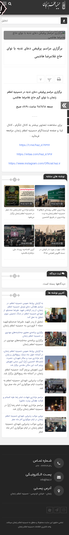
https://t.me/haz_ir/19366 (34, 145)
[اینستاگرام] (64, 510)
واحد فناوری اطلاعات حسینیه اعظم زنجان (34, 527)
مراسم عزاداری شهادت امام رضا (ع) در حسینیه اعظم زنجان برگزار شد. (23, 407)
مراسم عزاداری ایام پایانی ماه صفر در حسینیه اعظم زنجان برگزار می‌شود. (20, 213)
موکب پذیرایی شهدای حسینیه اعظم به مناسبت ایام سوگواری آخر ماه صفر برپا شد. (23, 384)
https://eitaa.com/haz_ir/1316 (34, 154)
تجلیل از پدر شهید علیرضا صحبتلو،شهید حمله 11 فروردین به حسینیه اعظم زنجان (23, 324)
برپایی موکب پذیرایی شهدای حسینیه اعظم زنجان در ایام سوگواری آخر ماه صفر (24, 428)
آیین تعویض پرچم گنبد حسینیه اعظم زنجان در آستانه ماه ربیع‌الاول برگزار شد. (23, 371)
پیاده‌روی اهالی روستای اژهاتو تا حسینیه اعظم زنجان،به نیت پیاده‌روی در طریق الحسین (51, 213)
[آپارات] (50, 510)
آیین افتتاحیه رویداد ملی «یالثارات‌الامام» (23, 251)
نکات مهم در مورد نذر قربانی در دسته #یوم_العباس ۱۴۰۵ (52, 251)
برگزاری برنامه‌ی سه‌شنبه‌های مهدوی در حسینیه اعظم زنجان (23, 342)
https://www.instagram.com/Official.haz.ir (34, 163)
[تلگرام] (57, 510)
